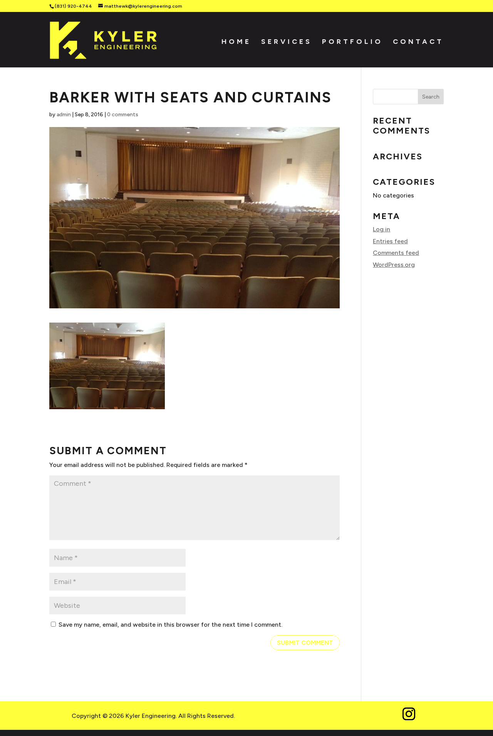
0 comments (122, 114)
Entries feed (390, 241)
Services (286, 40)
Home (236, 40)
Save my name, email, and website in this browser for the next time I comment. (170, 624)
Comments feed (396, 252)
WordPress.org (394, 264)
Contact (418, 40)
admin (64, 114)
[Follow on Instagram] (408, 714)
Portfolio (352, 40)
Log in (381, 229)
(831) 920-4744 (73, 6)
